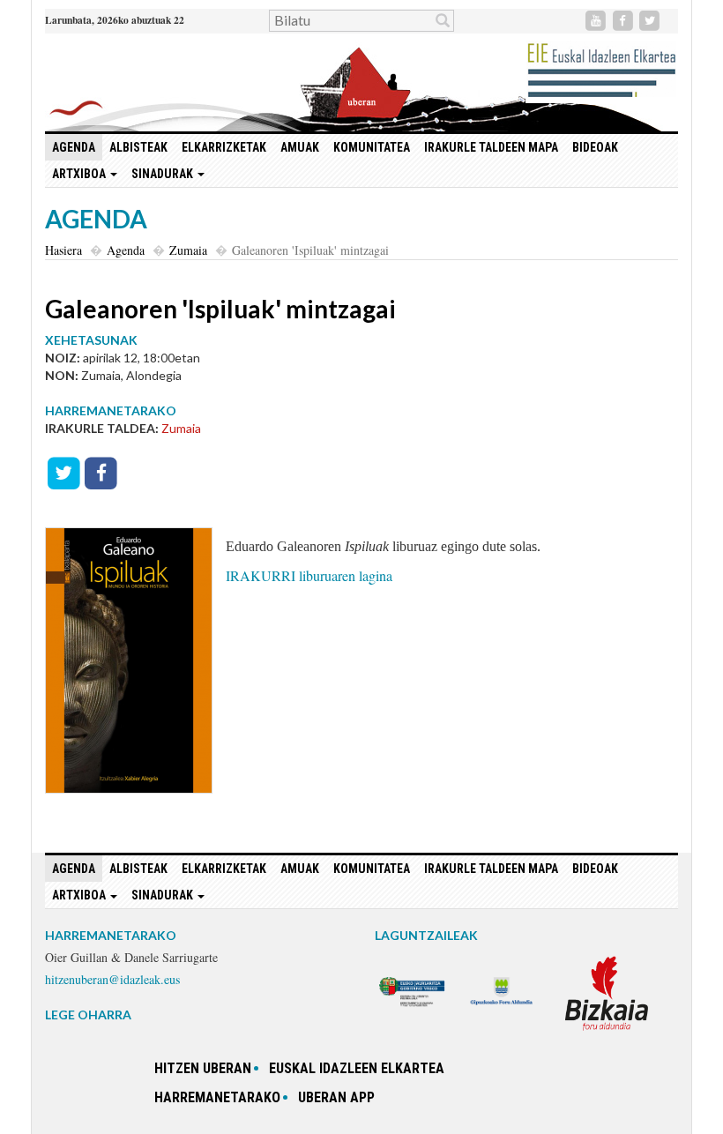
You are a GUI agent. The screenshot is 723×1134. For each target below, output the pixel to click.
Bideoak (595, 147)
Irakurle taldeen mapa (491, 147)
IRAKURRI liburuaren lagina (309, 575)
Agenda (73, 147)
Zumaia (188, 250)
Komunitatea (371, 147)
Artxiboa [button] (80, 174)
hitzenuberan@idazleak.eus (112, 979)
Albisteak (138, 147)
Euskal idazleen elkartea (356, 1068)
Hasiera (63, 250)
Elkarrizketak (224, 147)
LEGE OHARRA (88, 1014)
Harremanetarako (217, 1097)
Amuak (299, 147)
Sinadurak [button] (163, 174)
